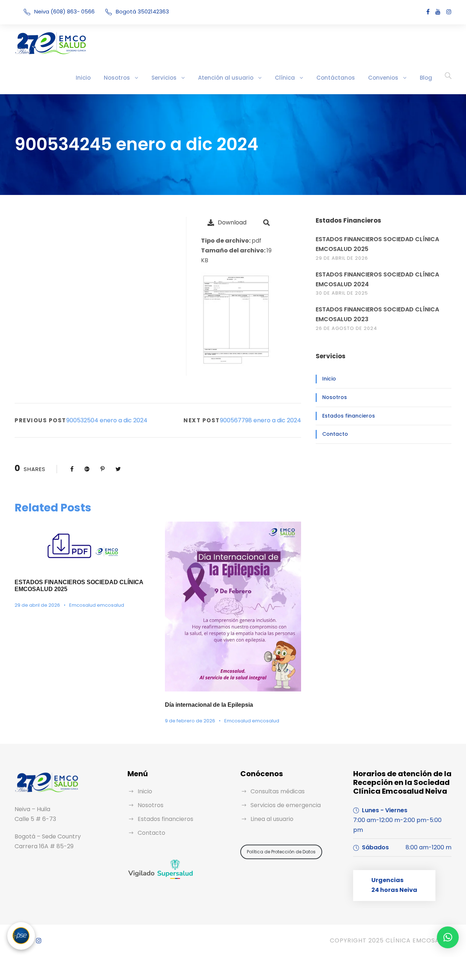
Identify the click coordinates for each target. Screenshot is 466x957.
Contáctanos (335, 77)
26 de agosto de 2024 (346, 328)
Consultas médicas (277, 791)
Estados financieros (348, 415)
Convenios (383, 77)
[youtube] (438, 12)
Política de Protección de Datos (281, 852)
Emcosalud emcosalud (96, 605)
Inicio (83, 77)
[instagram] (448, 12)
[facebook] (428, 12)
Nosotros (117, 77)
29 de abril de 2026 (37, 605)
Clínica (285, 77)
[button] (448, 937)
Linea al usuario (271, 819)
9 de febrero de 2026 (190, 720)
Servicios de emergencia (285, 805)
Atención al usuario (225, 77)
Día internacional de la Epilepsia (209, 705)
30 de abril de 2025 (342, 293)
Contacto (335, 434)
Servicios (164, 77)
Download (232, 222)
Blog (426, 77)
